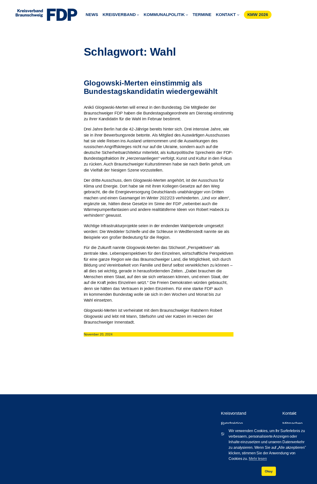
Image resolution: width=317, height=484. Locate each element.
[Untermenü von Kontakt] (238, 14)
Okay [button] (269, 471)
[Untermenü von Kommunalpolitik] (187, 14)
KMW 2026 (257, 14)
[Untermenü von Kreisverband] (138, 14)
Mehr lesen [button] (258, 459)
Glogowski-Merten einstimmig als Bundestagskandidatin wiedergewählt (151, 87)
